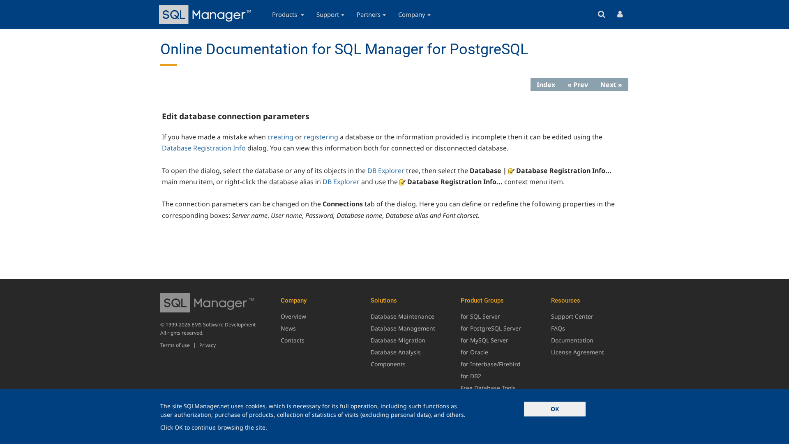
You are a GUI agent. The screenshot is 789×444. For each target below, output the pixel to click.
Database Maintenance (402, 316)
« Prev (578, 84)
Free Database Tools (488, 388)
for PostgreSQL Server (491, 328)
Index (546, 84)
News (288, 328)
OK (555, 409)
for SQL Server (480, 316)
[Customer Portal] (620, 14)
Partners (369, 14)
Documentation (572, 340)
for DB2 (471, 376)
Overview (293, 316)
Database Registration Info (204, 148)
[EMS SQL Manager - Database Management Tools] (206, 14)
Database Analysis (396, 352)
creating (280, 136)
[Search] (601, 14)
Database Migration (398, 340)
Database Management (403, 328)
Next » (611, 84)
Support (327, 14)
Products (285, 14)
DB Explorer (385, 170)
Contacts (293, 340)
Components (388, 364)
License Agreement (577, 352)
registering (321, 136)
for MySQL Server (484, 340)
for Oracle (474, 352)
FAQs (558, 328)
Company (411, 14)
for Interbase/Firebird (491, 364)
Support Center (572, 316)
